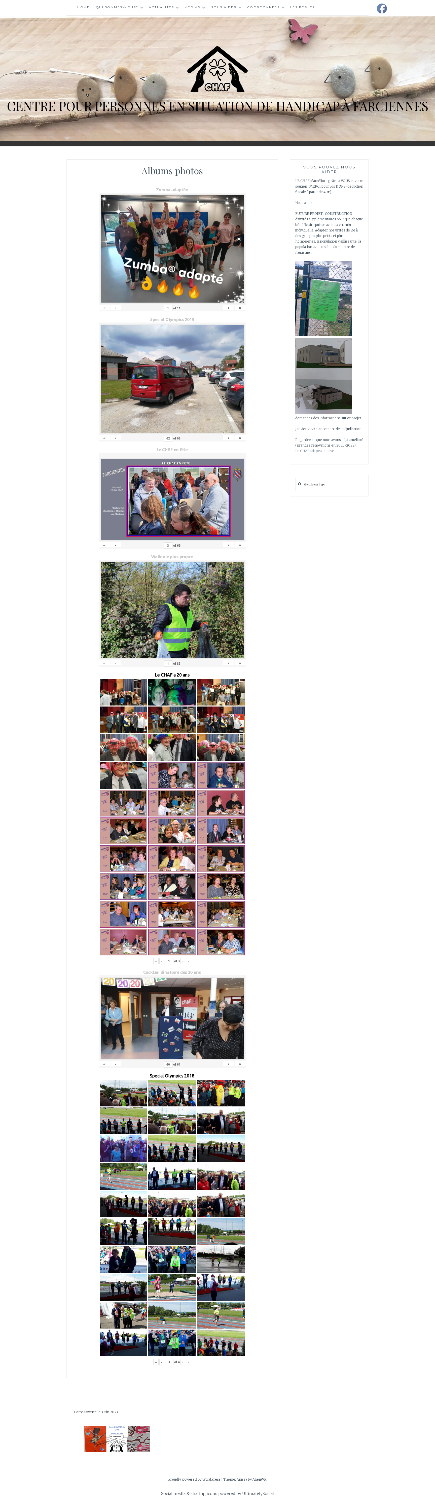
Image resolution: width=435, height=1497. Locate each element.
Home (83, 7)
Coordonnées (263, 7)
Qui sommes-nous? (117, 7)
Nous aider (224, 7)
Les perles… (304, 7)
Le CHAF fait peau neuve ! (315, 451)
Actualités (161, 7)
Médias (192, 7)
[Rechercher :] (325, 485)
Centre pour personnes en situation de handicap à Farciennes (217, 105)
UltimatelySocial (258, 1493)
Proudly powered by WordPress (194, 1479)
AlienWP (259, 1479)
